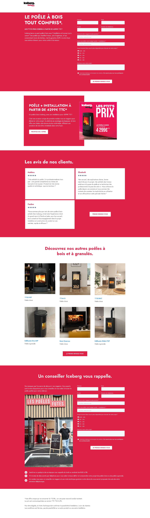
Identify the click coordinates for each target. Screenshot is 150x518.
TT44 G (62, 298)
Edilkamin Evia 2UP (31, 341)
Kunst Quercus (65, 341)
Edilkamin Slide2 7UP (102, 341)
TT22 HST (28, 297)
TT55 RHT (98, 298)
